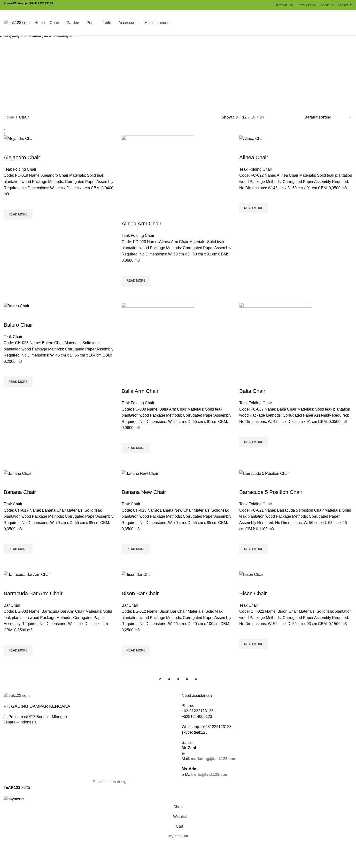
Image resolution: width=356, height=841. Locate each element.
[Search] (351, 23)
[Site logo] (17, 22)
